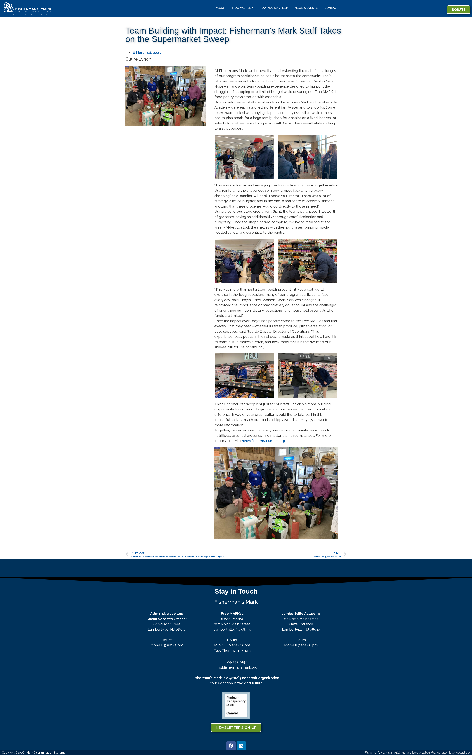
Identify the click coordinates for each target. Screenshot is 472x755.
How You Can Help (273, 8)
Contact (331, 8)
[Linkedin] (241, 745)
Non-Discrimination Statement (47, 752)
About (220, 8)
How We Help (242, 8)
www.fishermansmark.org (263, 441)
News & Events (306, 8)
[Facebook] (231, 745)
